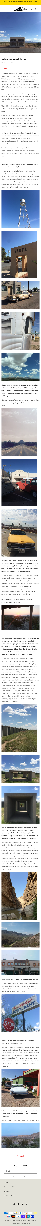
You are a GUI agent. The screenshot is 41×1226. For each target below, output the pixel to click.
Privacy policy (16, 1223)
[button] (4, 9)
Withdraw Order (9, 1196)
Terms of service (26, 1223)
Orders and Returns (10, 1187)
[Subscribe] (35, 1171)
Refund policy (32, 1220)
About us (7, 1191)
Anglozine (13, 1220)
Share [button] (5, 69)
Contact (6, 1182)
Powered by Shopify (21, 1220)
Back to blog (22, 1156)
